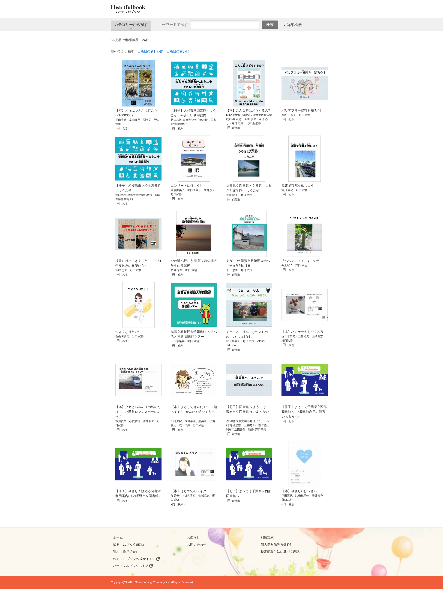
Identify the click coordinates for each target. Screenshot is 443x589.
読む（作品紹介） (126, 551)
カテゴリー (131, 25)
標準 (131, 51)
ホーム (118, 537)
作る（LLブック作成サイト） (134, 559)
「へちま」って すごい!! (300, 261)
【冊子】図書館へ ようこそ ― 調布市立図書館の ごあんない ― (249, 411)
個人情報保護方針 (274, 544)
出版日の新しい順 (150, 51)
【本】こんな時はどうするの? (248, 110)
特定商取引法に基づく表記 (280, 551)
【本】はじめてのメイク (188, 491)
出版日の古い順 (178, 51)
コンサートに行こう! (186, 185)
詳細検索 (294, 25)
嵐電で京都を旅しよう (297, 185)
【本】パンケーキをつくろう (302, 332)
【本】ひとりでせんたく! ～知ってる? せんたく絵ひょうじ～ (194, 411)
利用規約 (267, 537)
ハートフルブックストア (131, 566)
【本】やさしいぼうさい (299, 491)
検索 (270, 25)
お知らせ (193, 537)
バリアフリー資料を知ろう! (301, 110)
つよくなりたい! (127, 332)
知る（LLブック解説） (129, 544)
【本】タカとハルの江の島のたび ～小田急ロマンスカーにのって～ (138, 411)
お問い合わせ (196, 544)
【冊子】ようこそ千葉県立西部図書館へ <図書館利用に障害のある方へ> (304, 411)
